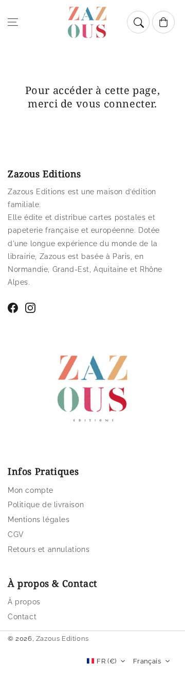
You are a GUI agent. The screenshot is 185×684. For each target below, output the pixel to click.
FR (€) (106, 661)
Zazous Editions (62, 638)
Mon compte (30, 490)
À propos (24, 602)
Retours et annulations (48, 549)
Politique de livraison (46, 505)
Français (147, 661)
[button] (13, 22)
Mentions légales (39, 519)
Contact (22, 617)
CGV (16, 534)
